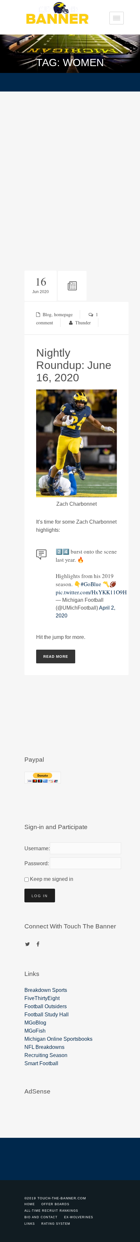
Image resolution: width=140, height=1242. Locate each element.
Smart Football (41, 1063)
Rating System (55, 1223)
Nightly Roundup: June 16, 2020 (73, 365)
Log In (40, 896)
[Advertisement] (70, 165)
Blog (47, 314)
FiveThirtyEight (42, 998)
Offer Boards (55, 1204)
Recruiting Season (45, 1055)
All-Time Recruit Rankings (51, 1210)
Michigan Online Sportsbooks (58, 1039)
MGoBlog (35, 1022)
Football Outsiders (45, 1006)
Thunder (83, 322)
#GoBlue (91, 584)
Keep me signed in (51, 879)
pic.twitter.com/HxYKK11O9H (91, 592)
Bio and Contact (41, 1217)
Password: (35, 863)
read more (55, 656)
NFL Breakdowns (44, 1047)
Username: (35, 848)
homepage (63, 314)
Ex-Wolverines (78, 1217)
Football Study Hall (46, 1014)
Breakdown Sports (45, 990)
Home (29, 1204)
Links (29, 1223)
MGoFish (35, 1031)
